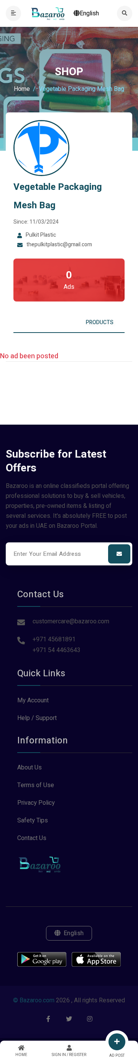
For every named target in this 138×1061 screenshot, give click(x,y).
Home (22, 89)
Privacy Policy (36, 802)
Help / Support (37, 718)
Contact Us (31, 838)
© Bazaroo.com (33, 1000)
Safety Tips (32, 820)
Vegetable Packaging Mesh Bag (57, 196)
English (89, 13)
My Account (33, 700)
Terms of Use (35, 785)
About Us (29, 767)
